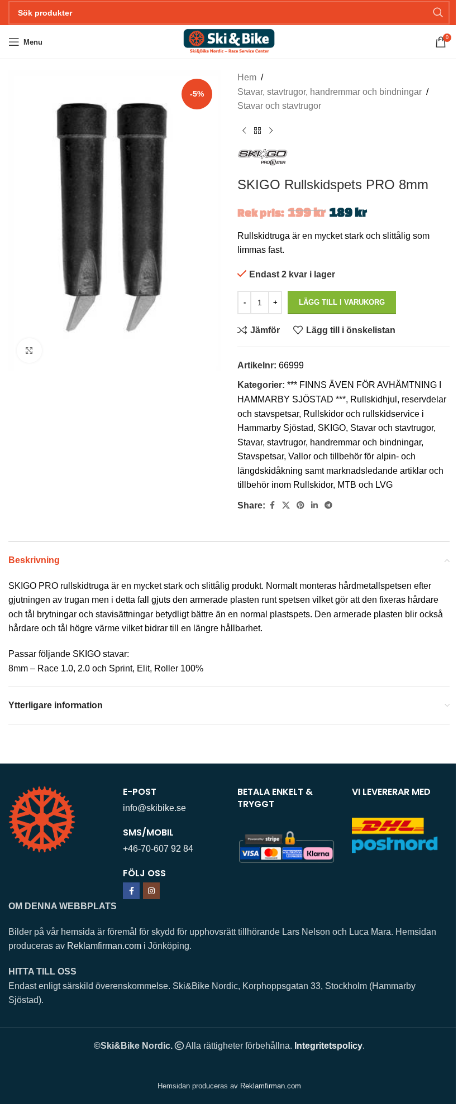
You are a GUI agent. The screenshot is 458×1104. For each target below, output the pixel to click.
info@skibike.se (154, 808)
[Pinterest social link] (300, 505)
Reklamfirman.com (104, 946)
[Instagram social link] (151, 890)
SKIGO (332, 428)
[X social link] (286, 505)
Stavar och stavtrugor (279, 106)
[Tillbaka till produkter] (257, 131)
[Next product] (271, 131)
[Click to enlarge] (29, 350)
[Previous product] (244, 131)
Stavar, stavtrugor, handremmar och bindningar (329, 92)
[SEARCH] (438, 13)
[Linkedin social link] (314, 505)
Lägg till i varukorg (342, 302)
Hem (246, 77)
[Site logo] (229, 41)
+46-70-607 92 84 (158, 848)
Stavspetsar (260, 456)
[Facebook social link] (272, 505)
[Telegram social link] (328, 505)
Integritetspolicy (328, 1045)
